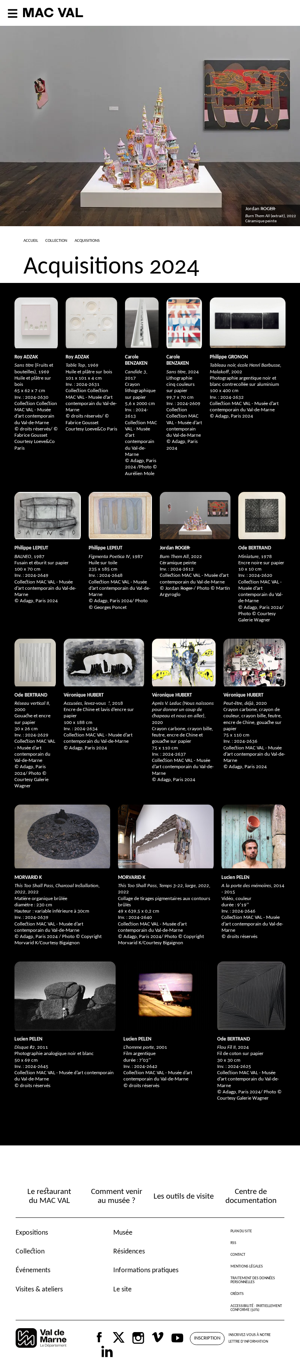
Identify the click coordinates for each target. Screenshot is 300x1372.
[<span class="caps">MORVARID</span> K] (62, 837)
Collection (30, 1251)
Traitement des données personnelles (252, 1280)
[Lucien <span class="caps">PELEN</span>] (253, 837)
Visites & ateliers (39, 1289)
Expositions (32, 1233)
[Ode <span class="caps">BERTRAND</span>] (262, 515)
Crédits (237, 1294)
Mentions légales (246, 1266)
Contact (237, 1255)
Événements (33, 1270)
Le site (122, 1289)
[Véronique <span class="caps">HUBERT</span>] (104, 662)
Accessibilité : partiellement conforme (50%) (256, 1308)
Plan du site (241, 1231)
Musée (122, 1233)
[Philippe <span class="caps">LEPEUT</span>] (47, 515)
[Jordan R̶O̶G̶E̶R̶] (195, 515)
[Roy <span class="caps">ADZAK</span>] (36, 322)
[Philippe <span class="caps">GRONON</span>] (248, 322)
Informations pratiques (146, 1270)
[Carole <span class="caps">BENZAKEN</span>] (142, 322)
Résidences (129, 1251)
